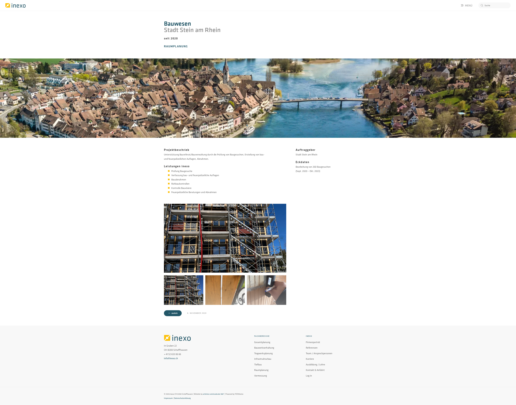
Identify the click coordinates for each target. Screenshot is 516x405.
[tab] (183, 290)
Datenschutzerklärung (182, 398)
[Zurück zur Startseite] (15, 5)
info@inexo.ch (171, 358)
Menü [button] (468, 5)
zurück (174, 313)
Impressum (168, 398)
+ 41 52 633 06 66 (172, 354)
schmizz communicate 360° (213, 394)
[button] (169, 238)
